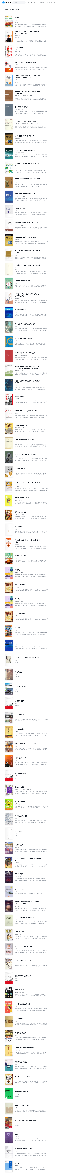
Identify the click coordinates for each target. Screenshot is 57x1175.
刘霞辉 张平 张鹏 (19, 341)
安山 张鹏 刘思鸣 (19, 370)
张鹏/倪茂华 (18, 1050)
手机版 (48, 2)
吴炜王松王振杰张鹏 (19, 514)
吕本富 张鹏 (17, 862)
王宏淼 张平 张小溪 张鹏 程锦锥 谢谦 (23, 95)
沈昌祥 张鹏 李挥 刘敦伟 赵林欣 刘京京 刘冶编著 (26, 123)
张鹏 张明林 (17, 398)
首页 (28, 2)
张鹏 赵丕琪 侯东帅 (19, 152)
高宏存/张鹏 (18, 731)
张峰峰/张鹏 (18, 876)
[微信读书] (7, 2)
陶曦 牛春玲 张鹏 (19, 572)
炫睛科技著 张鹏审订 (20, 427)
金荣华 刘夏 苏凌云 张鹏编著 (21, 355)
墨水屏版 (41, 2)
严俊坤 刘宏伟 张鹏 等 (20, 196)
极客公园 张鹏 (18, 35)
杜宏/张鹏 (17, 804)
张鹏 (16, 20)
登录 (53, 2)
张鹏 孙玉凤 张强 (19, 225)
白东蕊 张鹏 (17, 65)
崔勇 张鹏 (17, 239)
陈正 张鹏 (17, 298)
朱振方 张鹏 (17, 413)
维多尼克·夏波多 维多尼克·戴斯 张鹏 (23, 789)
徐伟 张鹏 (17, 906)
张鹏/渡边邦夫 (18, 471)
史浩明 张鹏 (17, 1165)
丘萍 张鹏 (17, 1094)
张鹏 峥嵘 (17, 544)
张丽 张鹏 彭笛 (18, 486)
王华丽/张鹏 (18, 934)
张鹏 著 (16, 312)
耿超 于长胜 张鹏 (19, 500)
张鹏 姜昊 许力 (18, 587)
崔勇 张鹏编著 (18, 138)
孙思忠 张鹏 (17, 847)
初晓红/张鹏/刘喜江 (19, 992)
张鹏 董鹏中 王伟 (19, 109)
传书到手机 (34, 2)
